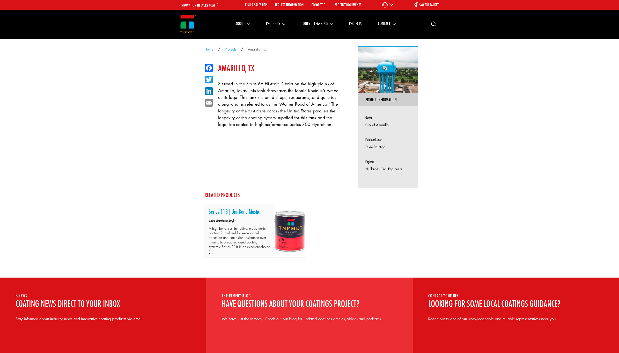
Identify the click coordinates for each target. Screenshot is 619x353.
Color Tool (319, 4)
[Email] (207, 102)
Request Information (289, 4)
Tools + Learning (314, 23)
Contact (384, 23)
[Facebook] (207, 67)
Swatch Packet (429, 4)
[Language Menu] (387, 5)
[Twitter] (207, 78)
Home (209, 49)
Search (432, 24)
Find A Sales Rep (256, 4)
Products (273, 23)
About (240, 23)
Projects (355, 23)
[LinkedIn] (207, 90)
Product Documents (347, 4)
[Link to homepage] (188, 24)
